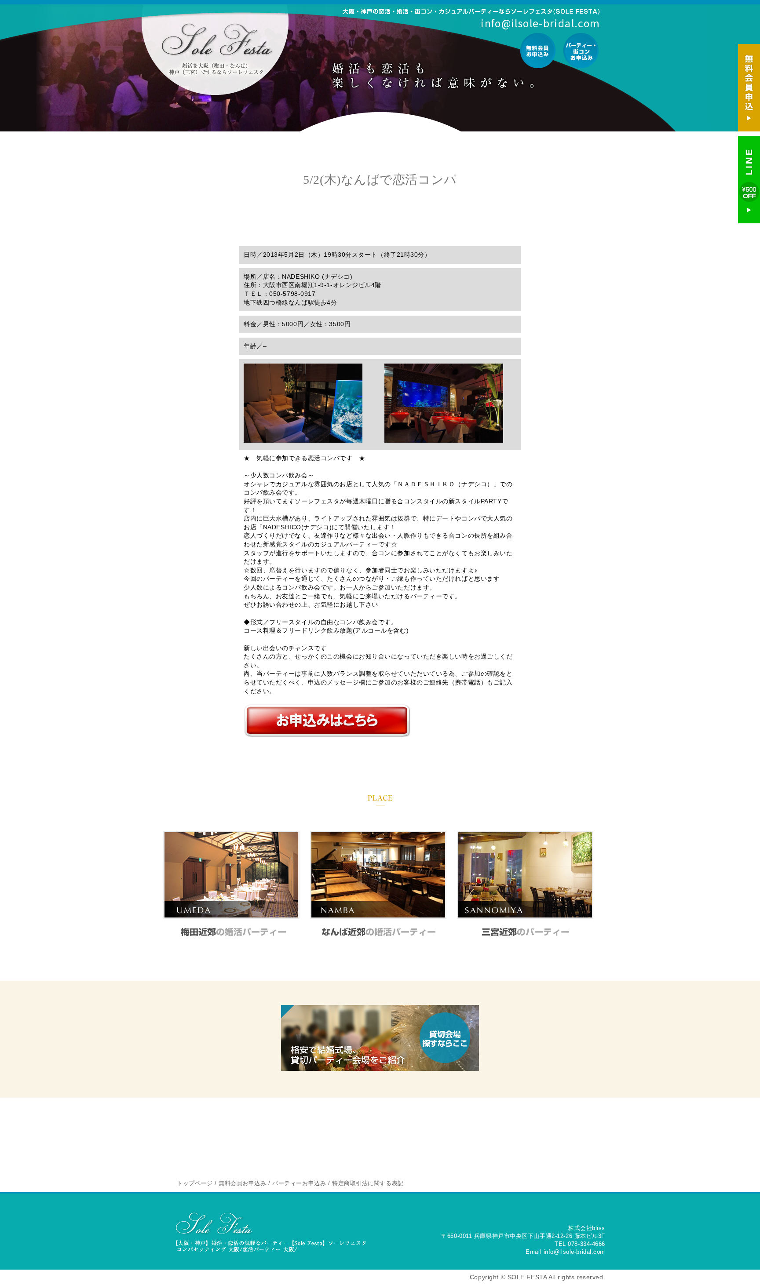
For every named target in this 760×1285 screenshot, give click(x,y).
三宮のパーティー (525, 931)
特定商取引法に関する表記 (368, 1183)
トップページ (194, 1183)
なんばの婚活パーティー (378, 931)
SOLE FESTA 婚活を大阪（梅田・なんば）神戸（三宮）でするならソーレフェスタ (216, 49)
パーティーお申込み (581, 50)
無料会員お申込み (538, 50)
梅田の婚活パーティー (231, 931)
